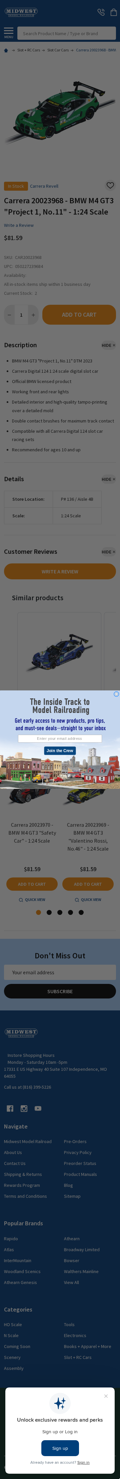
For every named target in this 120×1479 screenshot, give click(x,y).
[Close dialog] (116, 694)
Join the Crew (60, 750)
